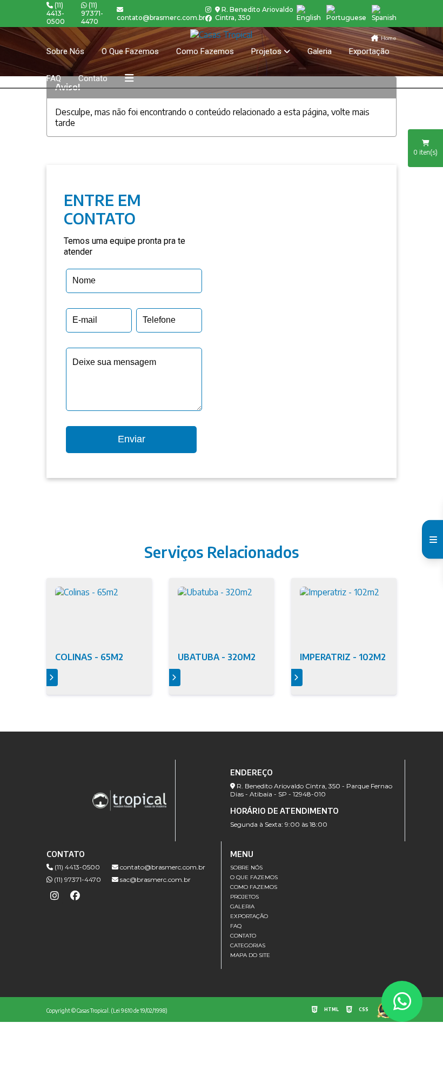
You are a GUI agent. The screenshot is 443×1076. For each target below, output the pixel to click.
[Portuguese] (346, 13)
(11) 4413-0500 (55, 13)
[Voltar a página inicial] (221, 34)
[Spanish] (384, 13)
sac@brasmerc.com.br (154, 879)
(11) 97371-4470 (92, 13)
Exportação (369, 51)
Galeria (319, 51)
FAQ (53, 78)
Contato (93, 78)
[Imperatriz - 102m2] (344, 616)
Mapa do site (250, 955)
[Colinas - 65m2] (99, 616)
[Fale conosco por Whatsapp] (401, 1001)
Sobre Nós (65, 51)
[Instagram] (208, 9)
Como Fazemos (205, 51)
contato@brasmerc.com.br (161, 867)
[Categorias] (129, 78)
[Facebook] (208, 18)
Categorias (247, 945)
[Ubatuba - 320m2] (222, 616)
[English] (309, 13)
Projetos (266, 51)
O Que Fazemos (130, 51)
